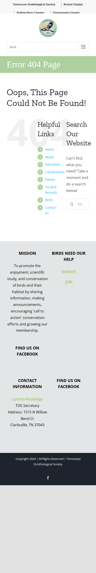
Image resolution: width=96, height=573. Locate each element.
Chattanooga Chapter (66, 12)
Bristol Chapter (73, 4)
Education (52, 164)
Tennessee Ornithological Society (34, 4)
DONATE (69, 271)
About (49, 157)
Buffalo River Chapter (30, 12)
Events (50, 179)
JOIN (68, 281)
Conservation (55, 172)
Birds (49, 200)
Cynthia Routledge (27, 399)
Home (49, 149)
